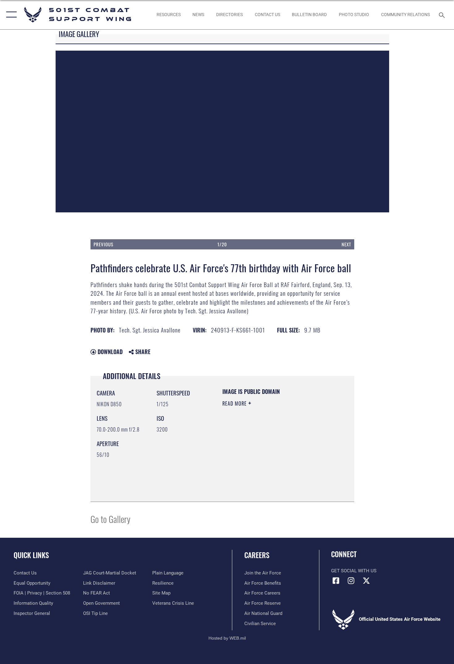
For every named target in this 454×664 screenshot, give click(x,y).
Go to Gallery (110, 518)
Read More (235, 403)
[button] (10, 14)
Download (109, 352)
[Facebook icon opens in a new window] (335, 580)
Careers (256, 555)
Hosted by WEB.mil (227, 638)
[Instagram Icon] (351, 580)
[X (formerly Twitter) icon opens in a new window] (366, 580)
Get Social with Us (353, 571)
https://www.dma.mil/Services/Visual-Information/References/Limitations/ (259, 464)
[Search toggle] (442, 14)
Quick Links (31, 555)
